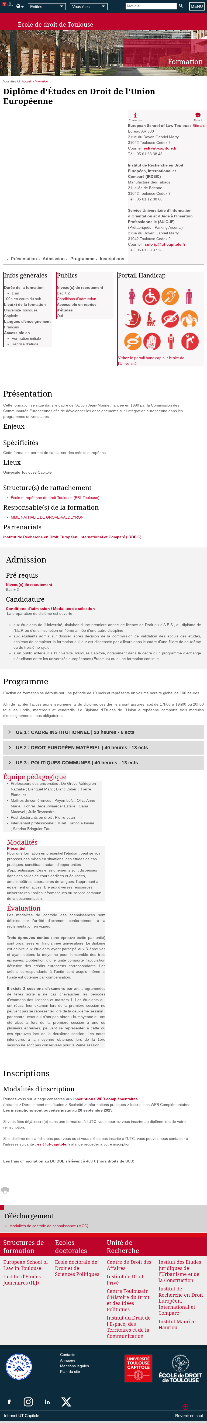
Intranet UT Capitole (21, 1415)
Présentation (24, 258)
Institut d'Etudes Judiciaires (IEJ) (22, 1280)
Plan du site (70, 1371)
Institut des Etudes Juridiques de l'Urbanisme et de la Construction (179, 1271)
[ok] (181, 6)
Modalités (22, 842)
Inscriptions (112, 258)
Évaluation (23, 908)
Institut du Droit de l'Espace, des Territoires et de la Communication (129, 1327)
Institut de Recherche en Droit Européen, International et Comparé (180, 1301)
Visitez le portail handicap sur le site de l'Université (151, 361)
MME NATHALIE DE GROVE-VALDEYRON (47, 517)
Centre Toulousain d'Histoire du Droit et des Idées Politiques (128, 1300)
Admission (54, 258)
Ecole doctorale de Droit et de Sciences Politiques (77, 1268)
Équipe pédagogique (35, 777)
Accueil (26, 81)
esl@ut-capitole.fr (53, 1144)
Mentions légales (74, 1366)
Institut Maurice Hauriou (177, 1325)
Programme (82, 258)
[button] (103, 732)
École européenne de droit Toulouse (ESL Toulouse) (55, 497)
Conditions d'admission (76, 299)
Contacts (67, 1354)
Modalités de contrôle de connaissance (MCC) (48, 1226)
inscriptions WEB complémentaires (105, 1099)
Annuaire (67, 1360)
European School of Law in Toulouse (25, 1265)
